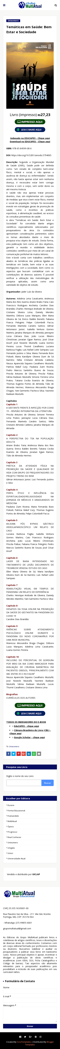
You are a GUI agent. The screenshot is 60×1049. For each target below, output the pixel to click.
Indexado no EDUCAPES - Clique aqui (30, 138)
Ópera (11, 826)
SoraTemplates (24, 1041)
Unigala (11, 847)
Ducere (11, 805)
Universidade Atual (16, 858)
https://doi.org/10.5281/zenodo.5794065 (31, 155)
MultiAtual (12, 821)
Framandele (13, 816)
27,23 (30, 114)
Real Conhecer (14, 837)
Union (10, 853)
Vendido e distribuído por (23, 874)
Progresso (12, 831)
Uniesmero (14, 746)
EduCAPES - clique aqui (26, 726)
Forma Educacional (16, 810)
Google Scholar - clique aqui (29, 737)
